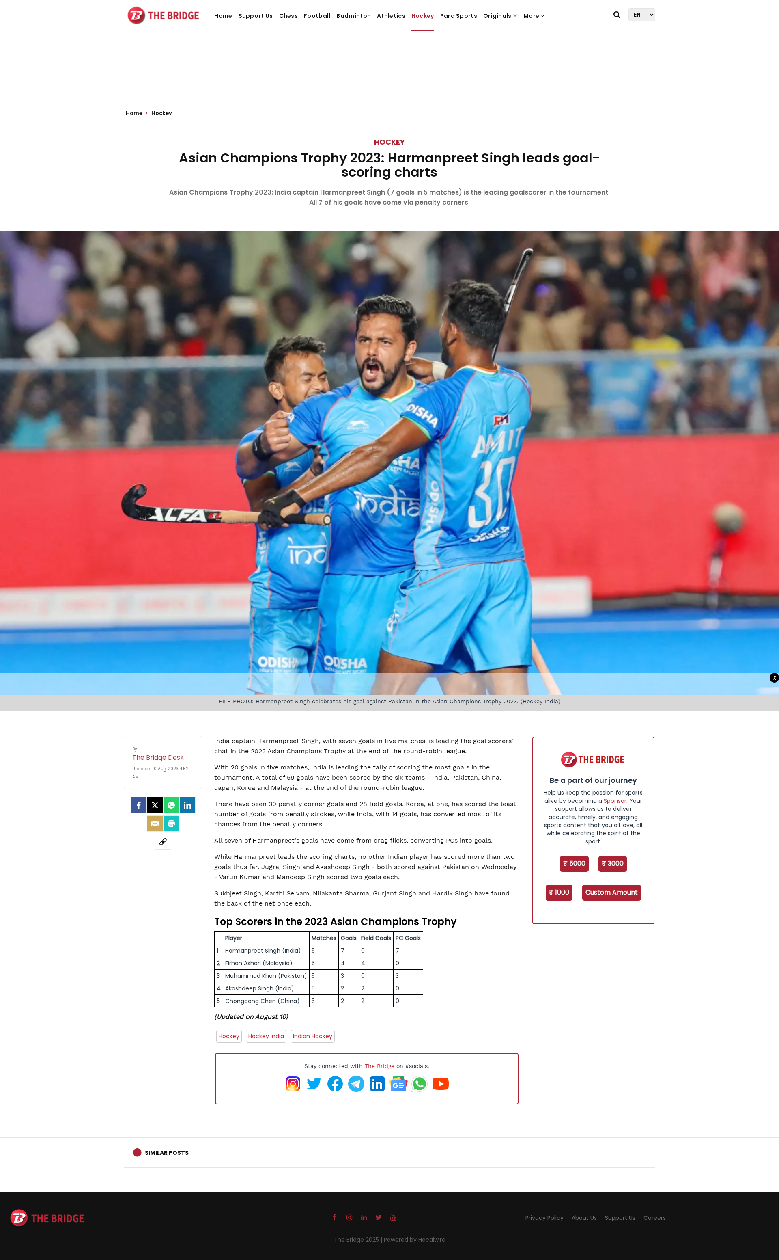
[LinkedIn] (187, 805)
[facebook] (139, 805)
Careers (654, 1218)
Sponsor (615, 801)
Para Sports (458, 16)
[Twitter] (155, 805)
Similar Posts (167, 1153)
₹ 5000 (574, 863)
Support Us (256, 16)
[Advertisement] (389, 77)
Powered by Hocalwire (414, 1240)
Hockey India (266, 1036)
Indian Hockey (312, 1036)
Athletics (391, 16)
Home (223, 16)
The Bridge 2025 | (359, 1240)
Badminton (353, 16)
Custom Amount (611, 892)
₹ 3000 (613, 863)
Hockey (422, 16)
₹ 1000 (559, 892)
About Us (584, 1218)
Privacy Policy (544, 1218)
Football (317, 16)
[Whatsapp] (171, 805)
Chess (288, 16)
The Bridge (379, 1066)
